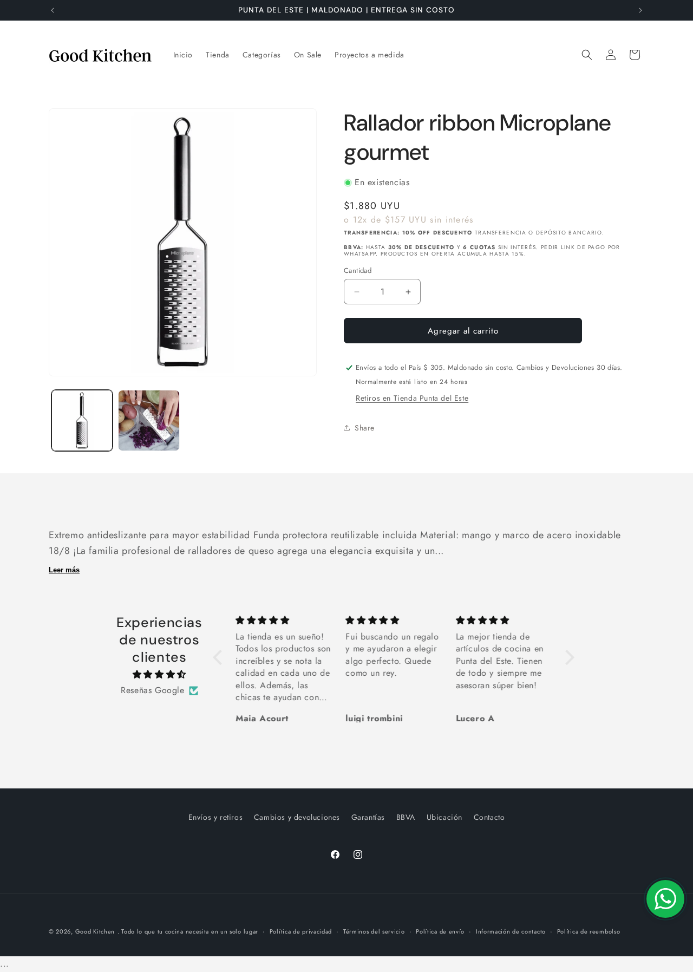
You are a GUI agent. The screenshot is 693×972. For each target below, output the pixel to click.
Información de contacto (511, 931)
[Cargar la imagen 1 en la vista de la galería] (82, 420)
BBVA (405, 817)
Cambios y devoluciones (297, 817)
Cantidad (357, 270)
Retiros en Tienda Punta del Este (412, 398)
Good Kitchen (95, 931)
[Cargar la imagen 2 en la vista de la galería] (148, 420)
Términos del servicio (374, 931)
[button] (587, 55)
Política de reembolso (588, 931)
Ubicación (444, 817)
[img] (159, 675)
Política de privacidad (301, 931)
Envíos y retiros (215, 817)
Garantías (368, 817)
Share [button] (365, 427)
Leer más (64, 570)
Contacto (489, 817)
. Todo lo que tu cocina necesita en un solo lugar (187, 931)
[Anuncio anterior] (52, 10)
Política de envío (440, 931)
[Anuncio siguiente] (640, 10)
